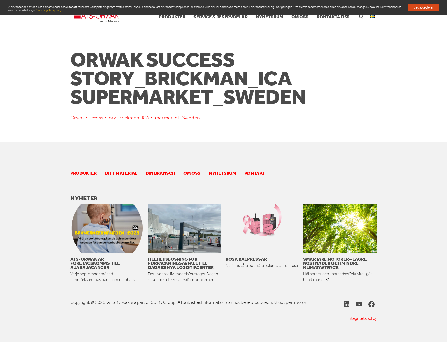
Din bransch (160, 173)
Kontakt (254, 173)
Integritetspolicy (362, 318)
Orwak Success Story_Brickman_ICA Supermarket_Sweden (135, 118)
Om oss (191, 173)
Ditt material (121, 173)
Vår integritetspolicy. (49, 10)
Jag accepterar (423, 7)
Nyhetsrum (222, 173)
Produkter (83, 173)
